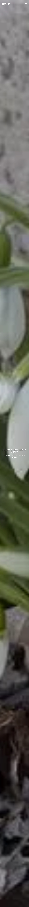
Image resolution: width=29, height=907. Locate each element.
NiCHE (6, 4)
